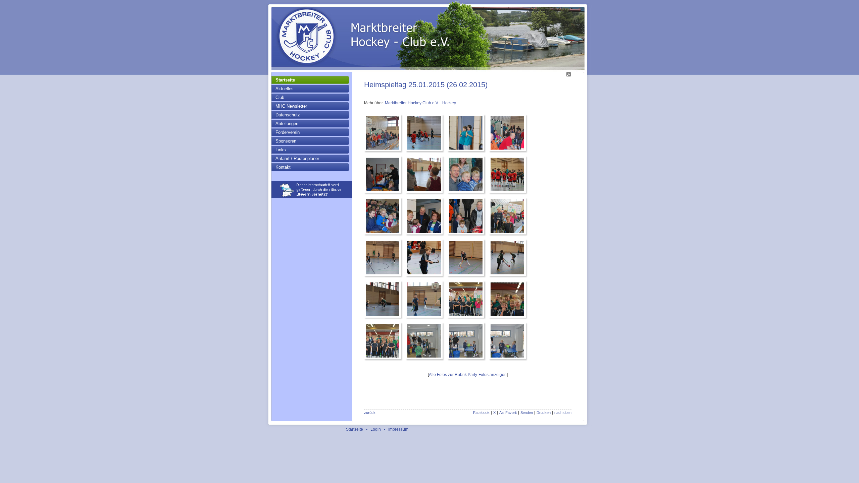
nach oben (562, 413)
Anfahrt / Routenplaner (297, 158)
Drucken (544, 413)
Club (279, 97)
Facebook (481, 413)
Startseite (285, 80)
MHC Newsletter (291, 106)
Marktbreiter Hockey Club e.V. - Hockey (420, 103)
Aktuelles (284, 88)
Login (375, 429)
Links (280, 149)
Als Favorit (508, 413)
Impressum (398, 429)
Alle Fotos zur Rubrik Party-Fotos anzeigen (468, 374)
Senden (526, 413)
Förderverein (287, 132)
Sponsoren (285, 141)
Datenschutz (287, 114)
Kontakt (283, 167)
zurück (369, 413)
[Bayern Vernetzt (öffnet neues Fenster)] (311, 197)
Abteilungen (286, 123)
